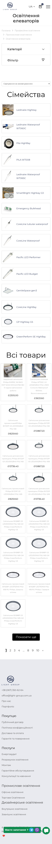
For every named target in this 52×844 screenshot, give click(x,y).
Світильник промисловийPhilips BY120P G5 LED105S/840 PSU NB (13, 424)
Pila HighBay (23, 143)
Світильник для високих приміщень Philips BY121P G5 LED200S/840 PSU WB (39, 459)
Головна (6, 30)
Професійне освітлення (27, 30)
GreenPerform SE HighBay (31, 336)
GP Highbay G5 (24, 322)
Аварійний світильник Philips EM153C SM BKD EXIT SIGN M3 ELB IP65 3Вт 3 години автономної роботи (13, 385)
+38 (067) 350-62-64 (12, 690)
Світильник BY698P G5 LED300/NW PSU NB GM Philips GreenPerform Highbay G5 (13, 525)
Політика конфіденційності (17, 727)
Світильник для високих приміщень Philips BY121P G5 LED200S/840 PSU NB (39, 423)
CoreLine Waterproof (28, 240)
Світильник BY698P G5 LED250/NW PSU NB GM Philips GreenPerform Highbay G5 (39, 556)
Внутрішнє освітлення (14, 809)
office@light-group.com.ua (16, 695)
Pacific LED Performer (28, 257)
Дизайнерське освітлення (22, 802)
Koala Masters (42, 831)
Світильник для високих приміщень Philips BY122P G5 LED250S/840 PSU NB (13, 459)
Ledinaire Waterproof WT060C (28, 126)
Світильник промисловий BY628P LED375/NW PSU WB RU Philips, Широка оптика (13, 588)
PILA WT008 (23, 159)
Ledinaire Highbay (26, 110)
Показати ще (26, 637)
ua (30, 6)
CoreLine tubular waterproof (32, 224)
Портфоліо (8, 706)
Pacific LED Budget (27, 274)
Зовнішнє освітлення (14, 814)
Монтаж (6, 765)
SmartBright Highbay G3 (30, 193)
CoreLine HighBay (26, 307)
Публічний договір (12, 722)
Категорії (14, 49)
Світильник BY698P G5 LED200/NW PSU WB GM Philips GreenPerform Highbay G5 (13, 619)
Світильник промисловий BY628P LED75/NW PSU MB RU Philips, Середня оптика (39, 588)
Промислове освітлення (19, 34)
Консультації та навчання (16, 776)
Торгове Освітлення (13, 797)
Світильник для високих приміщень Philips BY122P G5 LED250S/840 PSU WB (39, 491)
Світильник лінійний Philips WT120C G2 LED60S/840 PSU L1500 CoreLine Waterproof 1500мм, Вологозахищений (39, 386)
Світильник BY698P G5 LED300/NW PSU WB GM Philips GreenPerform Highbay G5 (13, 556)
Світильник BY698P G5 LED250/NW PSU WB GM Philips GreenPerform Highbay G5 (39, 525)
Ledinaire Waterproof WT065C (28, 176)
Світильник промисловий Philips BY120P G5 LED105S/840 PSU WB (13, 491)
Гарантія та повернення (16, 738)
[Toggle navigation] (48, 6)
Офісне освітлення (12, 792)
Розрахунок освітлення (15, 759)
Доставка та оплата (13, 733)
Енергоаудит (9, 754)
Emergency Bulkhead (28, 208)
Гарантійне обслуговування (18, 770)
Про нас (6, 701)
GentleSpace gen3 (26, 290)
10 (37, 650)
